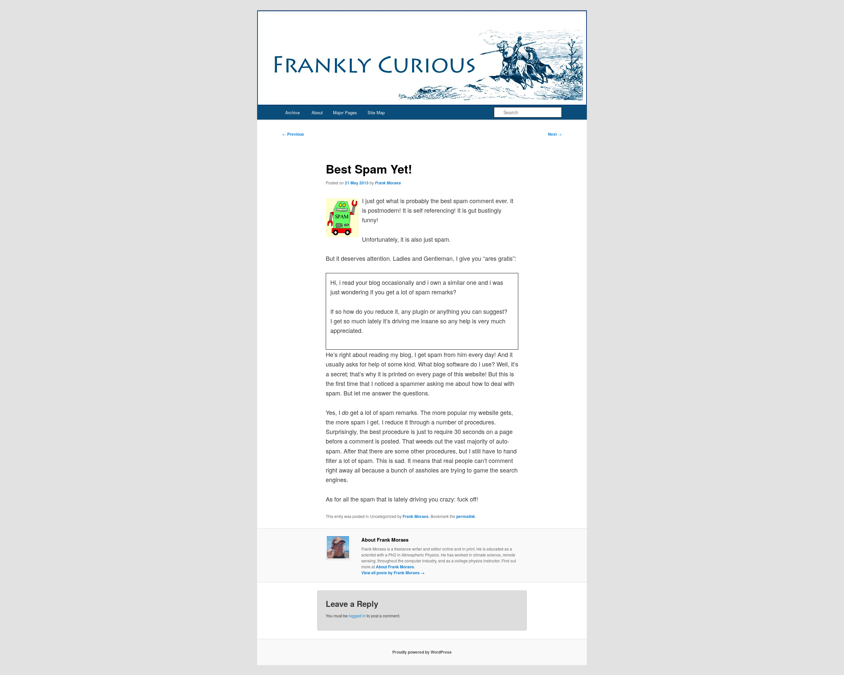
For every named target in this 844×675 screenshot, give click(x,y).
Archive (292, 112)
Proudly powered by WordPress (422, 652)
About (317, 112)
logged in (357, 615)
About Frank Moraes (395, 567)
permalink (465, 516)
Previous (293, 134)
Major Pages (345, 112)
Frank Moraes (388, 183)
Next (555, 134)
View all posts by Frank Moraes (393, 573)
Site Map (376, 112)
